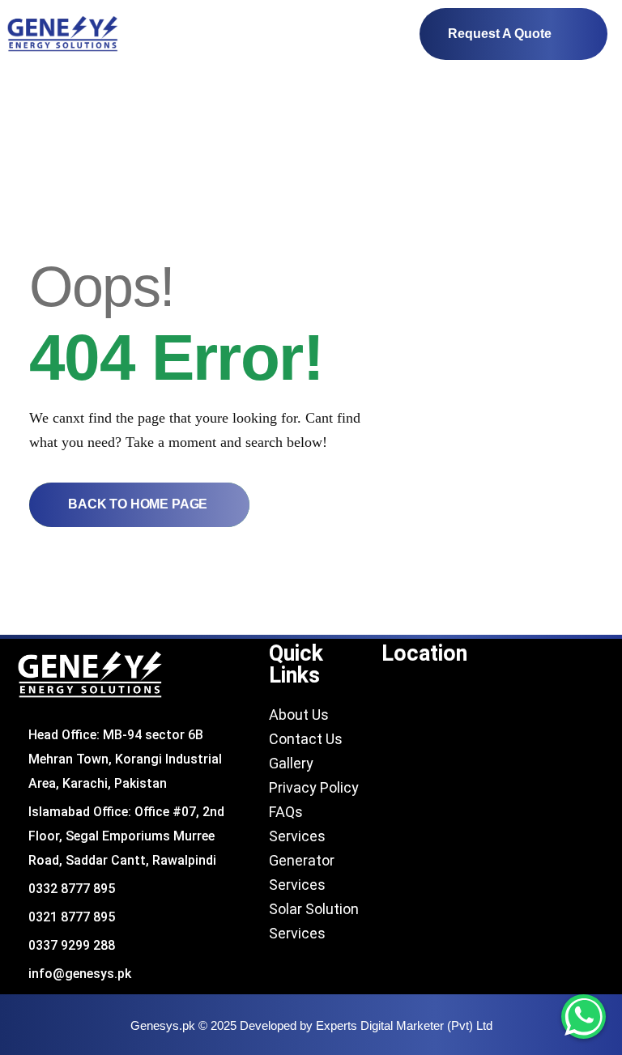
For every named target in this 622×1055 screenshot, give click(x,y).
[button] (384, 34)
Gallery (293, 763)
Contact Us (306, 738)
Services (297, 835)
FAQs (286, 811)
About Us (299, 714)
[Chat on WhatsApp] (583, 1016)
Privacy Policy (314, 787)
